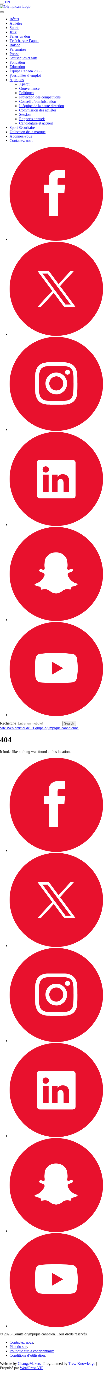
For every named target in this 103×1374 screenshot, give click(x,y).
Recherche (8, 723)
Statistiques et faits (23, 58)
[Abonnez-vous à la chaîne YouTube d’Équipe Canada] (56, 715)
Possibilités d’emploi (25, 75)
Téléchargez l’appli (24, 41)
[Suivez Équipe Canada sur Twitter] (56, 334)
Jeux (13, 32)
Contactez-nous (21, 140)
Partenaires (18, 49)
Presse (14, 54)
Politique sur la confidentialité (32, 1351)
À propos (17, 80)
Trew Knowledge (82, 1363)
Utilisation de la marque (28, 132)
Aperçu (24, 84)
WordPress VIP (31, 1368)
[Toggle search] (2, 12)
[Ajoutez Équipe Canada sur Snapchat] (56, 620)
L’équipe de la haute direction (41, 106)
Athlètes (16, 23)
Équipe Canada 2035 (25, 71)
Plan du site (18, 1347)
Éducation (17, 67)
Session (25, 114)
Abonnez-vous (21, 136)
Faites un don (20, 36)
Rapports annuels (32, 119)
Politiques (26, 93)
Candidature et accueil (36, 123)
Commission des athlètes (37, 110)
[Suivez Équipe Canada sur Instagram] (56, 430)
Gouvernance (29, 88)
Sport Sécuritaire (22, 127)
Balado (15, 45)
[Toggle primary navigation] (2, 3)
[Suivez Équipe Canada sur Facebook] (56, 239)
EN (7, 2)
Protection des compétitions (40, 97)
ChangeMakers (29, 1363)
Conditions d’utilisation (27, 1355)
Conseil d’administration (37, 101)
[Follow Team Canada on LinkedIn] (56, 525)
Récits (14, 19)
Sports (14, 28)
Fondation (17, 62)
